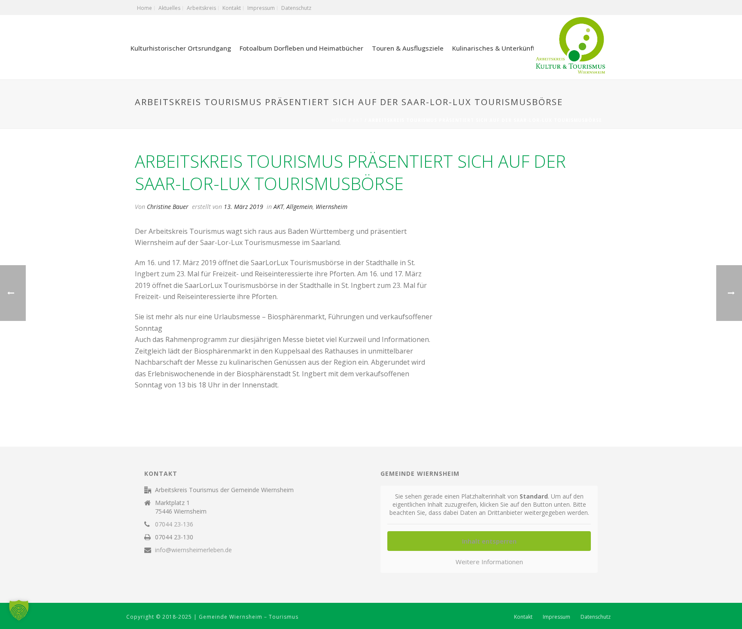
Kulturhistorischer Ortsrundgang (181, 48)
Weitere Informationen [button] (489, 562)
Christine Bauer (168, 207)
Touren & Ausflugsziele (408, 48)
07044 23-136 (174, 524)
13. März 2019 (243, 207)
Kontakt (523, 617)
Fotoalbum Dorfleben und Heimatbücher (301, 48)
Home (339, 120)
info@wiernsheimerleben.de (193, 550)
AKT (358, 120)
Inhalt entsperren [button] (489, 541)
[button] (19, 610)
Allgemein (299, 207)
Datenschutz (596, 617)
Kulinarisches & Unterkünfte (495, 48)
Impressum (556, 617)
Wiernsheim (331, 207)
